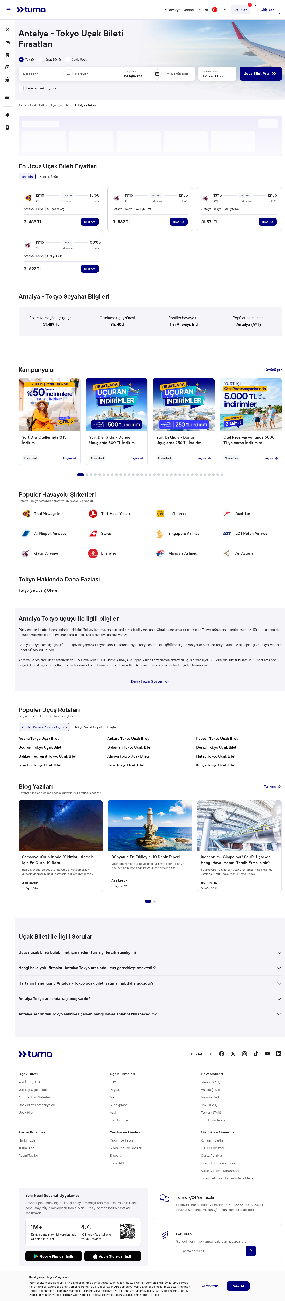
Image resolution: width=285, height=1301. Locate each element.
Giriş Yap (267, 10)
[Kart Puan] (7, 97)
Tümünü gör (273, 369)
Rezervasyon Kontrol (179, 10)
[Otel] (7, 42)
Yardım (203, 10)
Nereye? (81, 74)
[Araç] (7, 67)
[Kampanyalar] (7, 115)
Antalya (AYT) (248, 324)
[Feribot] (7, 79)
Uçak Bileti (37, 105)
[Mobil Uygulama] (7, 127)
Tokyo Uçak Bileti (59, 105)
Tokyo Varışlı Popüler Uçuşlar (95, 727)
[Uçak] (7, 30)
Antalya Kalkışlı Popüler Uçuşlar (44, 727)
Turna (22, 105)
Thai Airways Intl (183, 324)
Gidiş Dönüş (49, 176)
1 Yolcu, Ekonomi (215, 76)
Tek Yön (27, 176)
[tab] (27, 59)
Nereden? (30, 74)
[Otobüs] (7, 55)
